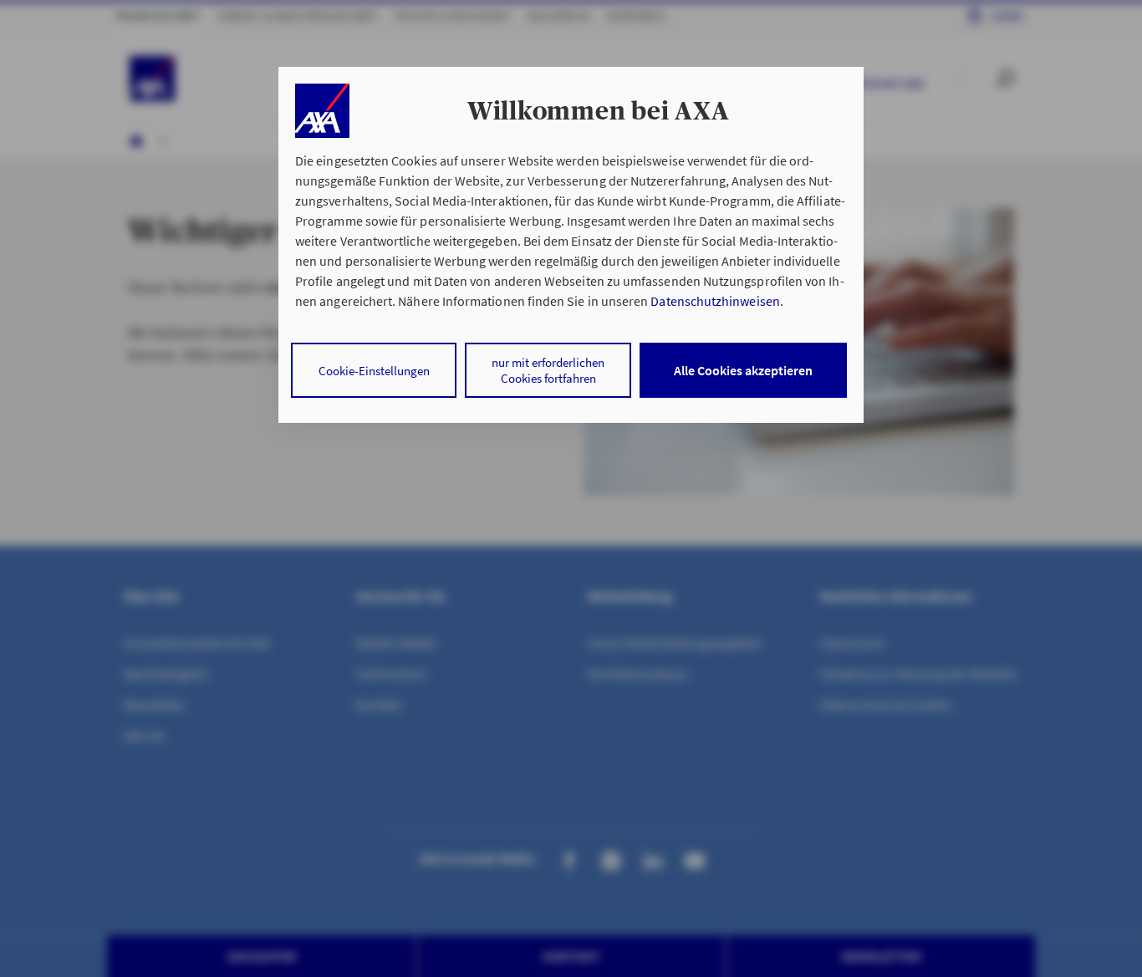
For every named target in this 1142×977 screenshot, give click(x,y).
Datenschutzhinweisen (714, 301)
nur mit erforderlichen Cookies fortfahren (548, 370)
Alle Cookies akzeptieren (743, 370)
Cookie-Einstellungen (374, 371)
